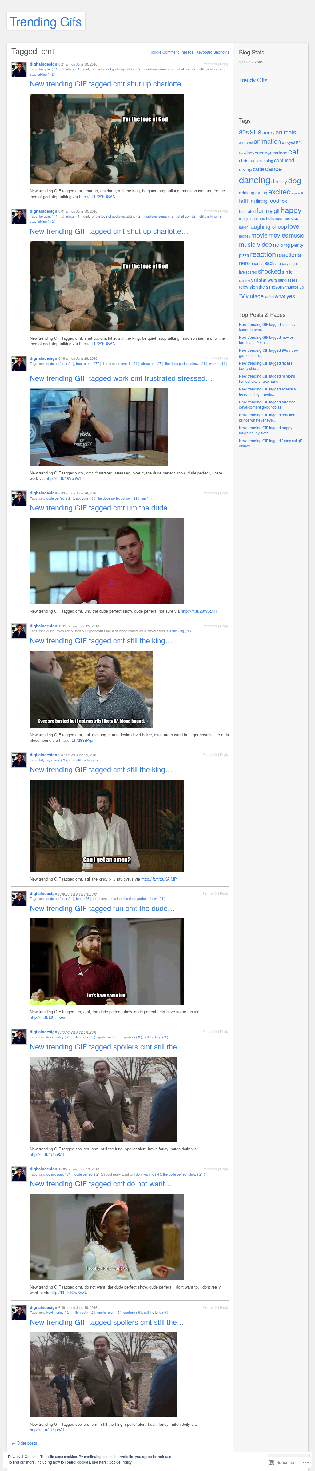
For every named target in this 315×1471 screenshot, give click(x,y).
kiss (294, 218)
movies (278, 234)
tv (242, 295)
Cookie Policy (120, 1462)
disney (279, 181)
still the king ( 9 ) (211, 68)
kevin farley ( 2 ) (58, 1036)
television (248, 286)
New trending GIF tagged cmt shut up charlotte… (110, 83)
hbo (262, 218)
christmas (248, 160)
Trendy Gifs (253, 80)
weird (269, 296)
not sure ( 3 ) (85, 498)
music (296, 235)
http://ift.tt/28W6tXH (199, 611)
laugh (244, 227)
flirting (262, 201)
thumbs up (294, 287)
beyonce (256, 152)
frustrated (247, 211)
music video (255, 244)
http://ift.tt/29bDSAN (97, 196)
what (280, 296)
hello (270, 218)
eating (261, 193)
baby (242, 152)
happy (291, 209)
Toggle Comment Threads (171, 51)
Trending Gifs (46, 21)
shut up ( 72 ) (187, 68)
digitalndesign (43, 64)
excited (279, 191)
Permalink (209, 63)
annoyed (288, 142)
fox (283, 200)
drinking (246, 193)
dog (294, 180)
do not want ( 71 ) (59, 1174)
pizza (244, 255)
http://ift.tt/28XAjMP (159, 879)
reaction (263, 254)
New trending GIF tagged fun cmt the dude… (103, 908)
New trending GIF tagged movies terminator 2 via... (266, 339)
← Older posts (24, 1443)
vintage (255, 296)
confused (284, 160)
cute (258, 168)
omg (285, 244)
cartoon (280, 152)
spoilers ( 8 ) (132, 1036)
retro (244, 262)
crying (245, 169)
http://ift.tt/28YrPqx (76, 740)
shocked (269, 270)
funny (265, 210)
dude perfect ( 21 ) (60, 363)
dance (273, 168)
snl (254, 279)
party (297, 244)
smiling (244, 280)
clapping (266, 160)
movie (259, 234)
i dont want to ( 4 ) (147, 1174)
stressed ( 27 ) (152, 363)
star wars (268, 279)
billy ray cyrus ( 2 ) (53, 759)
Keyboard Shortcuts (212, 51)
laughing (259, 226)
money (244, 235)
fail (242, 200)
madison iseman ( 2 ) (160, 68)
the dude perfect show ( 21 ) (186, 363)
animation (267, 141)
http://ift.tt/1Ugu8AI (47, 1154)
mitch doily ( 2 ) (84, 1036)
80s (244, 131)
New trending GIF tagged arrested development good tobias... (267, 404)
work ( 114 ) (218, 363)
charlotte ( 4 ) (72, 68)
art (299, 141)
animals (286, 131)
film (251, 200)
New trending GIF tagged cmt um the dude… (103, 507)
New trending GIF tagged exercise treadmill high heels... (267, 391)
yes (290, 296)
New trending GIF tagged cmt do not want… (102, 1183)
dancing (254, 179)
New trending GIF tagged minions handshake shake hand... (267, 378)
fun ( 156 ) (83, 898)
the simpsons (272, 286)
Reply (224, 63)
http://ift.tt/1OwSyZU (68, 1292)
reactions (289, 254)
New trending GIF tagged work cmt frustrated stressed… (122, 378)
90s (255, 131)
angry (268, 132)
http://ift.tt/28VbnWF (64, 478)
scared (251, 271)
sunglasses (287, 280)
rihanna (257, 263)
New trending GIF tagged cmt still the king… (102, 640)
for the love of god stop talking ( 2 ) (116, 68)
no (276, 244)
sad (269, 262)
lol (273, 226)
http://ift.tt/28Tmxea (47, 1017)
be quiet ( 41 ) (49, 68)
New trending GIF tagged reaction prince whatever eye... (267, 417)
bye (268, 152)
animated (246, 142)
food (274, 200)
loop (282, 226)
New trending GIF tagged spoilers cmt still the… (108, 1046)
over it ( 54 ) (130, 363)
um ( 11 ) (148, 498)
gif (277, 210)
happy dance (248, 218)
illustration (282, 218)
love (293, 225)
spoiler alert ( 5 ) (109, 1036)
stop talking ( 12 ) (43, 74)
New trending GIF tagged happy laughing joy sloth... (265, 430)
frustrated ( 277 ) (88, 363)
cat (293, 151)
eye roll (297, 192)
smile (287, 271)
